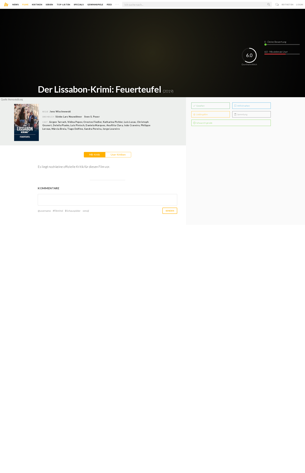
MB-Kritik (94, 154)
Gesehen (200, 105)
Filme (25, 4)
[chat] (277, 4)
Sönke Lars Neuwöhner (68, 116)
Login (299, 4)
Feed (109, 4)
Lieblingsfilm (202, 114)
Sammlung (242, 114)
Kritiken (37, 4)
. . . (117, 3)
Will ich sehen (243, 105)
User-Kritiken (118, 154)
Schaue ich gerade (204, 123)
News (15, 4)
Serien (49, 4)
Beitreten (288, 4)
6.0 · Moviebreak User (276, 51)
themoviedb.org (15, 99)
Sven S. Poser (92, 116)
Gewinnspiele (95, 4)
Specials (79, 4)
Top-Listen (63, 4)
